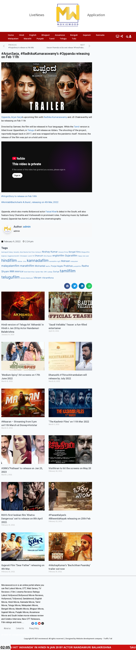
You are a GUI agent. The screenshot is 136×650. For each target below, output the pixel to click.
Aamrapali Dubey (7, 252)
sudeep (49, 272)
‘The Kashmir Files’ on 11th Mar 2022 (69, 421)
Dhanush (39, 255)
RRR (12, 271)
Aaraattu (16, 252)
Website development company (89, 638)
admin (27, 226)
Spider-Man (39, 272)
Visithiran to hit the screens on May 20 (70, 468)
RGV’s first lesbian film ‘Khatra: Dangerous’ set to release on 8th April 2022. (22, 519)
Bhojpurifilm (85, 252)
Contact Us (20, 628)
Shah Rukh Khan (29, 272)
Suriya (56, 271)
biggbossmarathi (13, 256)
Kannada (100, 35)
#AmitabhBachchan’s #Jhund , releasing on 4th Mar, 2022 (29, 202)
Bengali (74, 35)
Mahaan (65, 261)
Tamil (51, 38)
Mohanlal (40, 265)
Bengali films (75, 252)
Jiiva (24, 261)
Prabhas (68, 265)
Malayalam (13, 38)
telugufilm (10, 277)
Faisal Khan (51, 211)
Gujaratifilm (71, 255)
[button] (67, 286)
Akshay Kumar (50, 251)
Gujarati (87, 35)
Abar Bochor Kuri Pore (27, 252)
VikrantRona (48, 278)
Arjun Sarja (16, 117)
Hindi (21, 35)
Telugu (63, 38)
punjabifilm (77, 266)
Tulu (74, 38)
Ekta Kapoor (48, 256)
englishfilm (58, 255)
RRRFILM (19, 271)
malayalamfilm (10, 265)
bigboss (4, 256)
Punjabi (40, 38)
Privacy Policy (34, 628)
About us (7, 628)
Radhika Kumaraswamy (55, 117)
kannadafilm (38, 260)
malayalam (74, 261)
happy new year (83, 256)
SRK (45, 272)
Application (96, 15)
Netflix (48, 266)
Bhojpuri (46, 35)
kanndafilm (53, 261)
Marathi (27, 38)
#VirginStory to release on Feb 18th (19, 196)
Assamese (60, 35)
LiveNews (36, 15)
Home (11, 35)
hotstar (20, 261)
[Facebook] (32, 623)
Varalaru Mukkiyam (26, 278)
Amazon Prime (63, 252)
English (32, 35)
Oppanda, (6, 117)
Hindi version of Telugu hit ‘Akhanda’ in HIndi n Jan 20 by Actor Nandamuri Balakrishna (22, 328)
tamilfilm (68, 271)
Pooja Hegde (57, 266)
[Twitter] (36, 623)
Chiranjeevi (23, 256)
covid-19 (31, 256)
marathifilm (27, 265)
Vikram (37, 277)
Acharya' (38, 252)
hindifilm (9, 260)
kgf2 (58, 261)
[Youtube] (39, 623)
